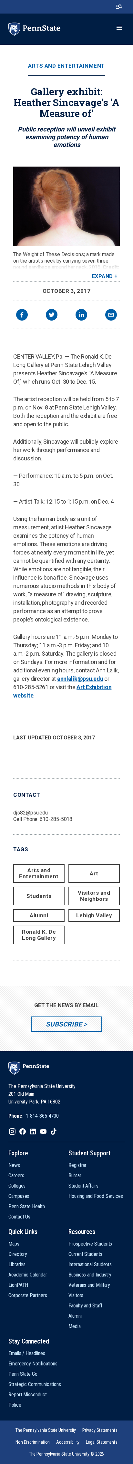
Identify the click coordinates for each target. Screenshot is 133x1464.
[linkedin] (81, 315)
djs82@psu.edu (30, 813)
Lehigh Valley (94, 915)
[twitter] (51, 315)
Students (39, 896)
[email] (111, 315)
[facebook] (22, 315)
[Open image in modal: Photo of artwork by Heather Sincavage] (66, 206)
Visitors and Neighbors (94, 896)
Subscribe (64, 1024)
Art (94, 873)
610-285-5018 (56, 819)
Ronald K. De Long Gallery (39, 935)
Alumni (39, 915)
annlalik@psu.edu (80, 678)
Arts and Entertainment (66, 66)
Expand (102, 276)
